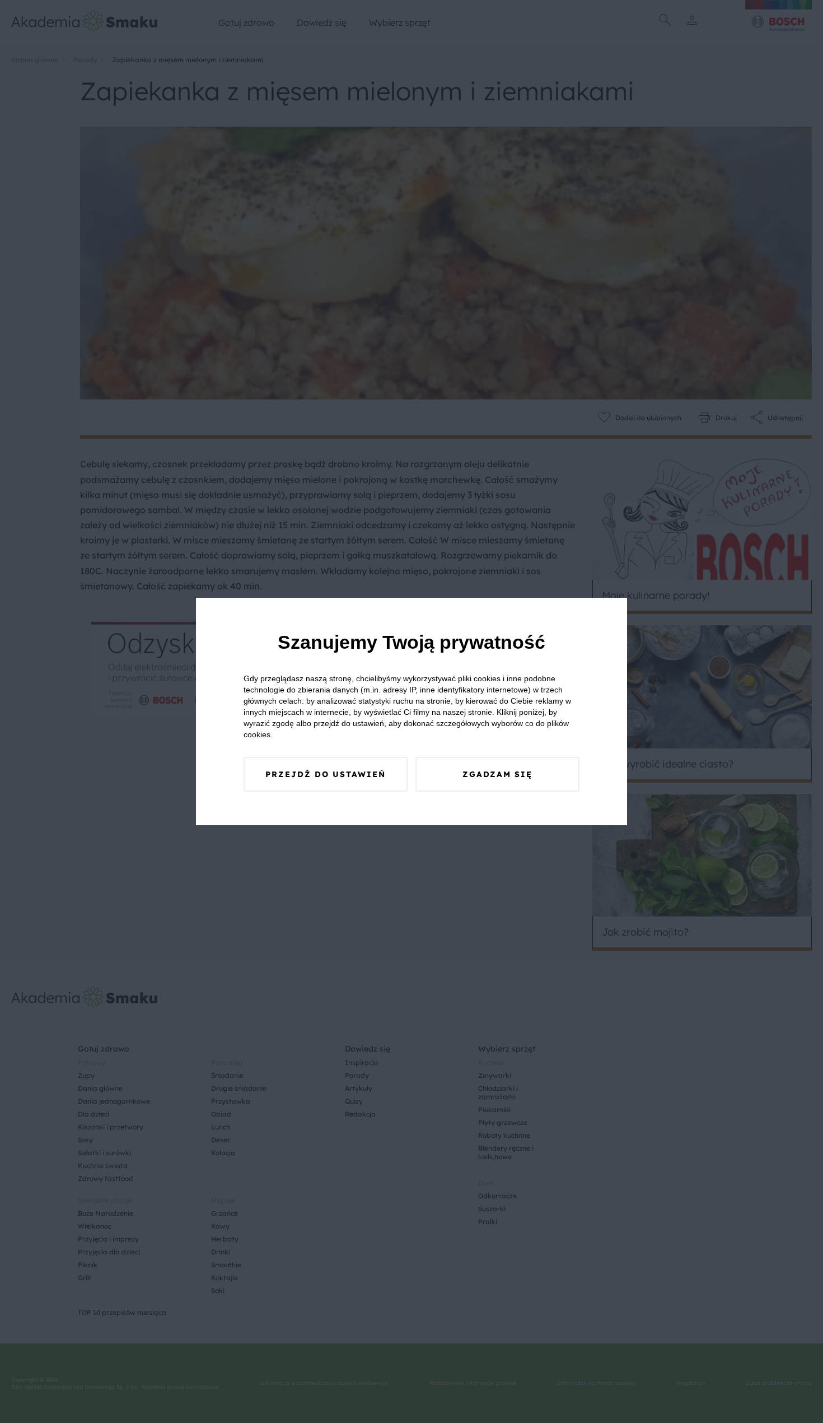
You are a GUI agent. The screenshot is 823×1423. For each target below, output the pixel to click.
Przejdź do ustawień (325, 774)
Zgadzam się (497, 774)
